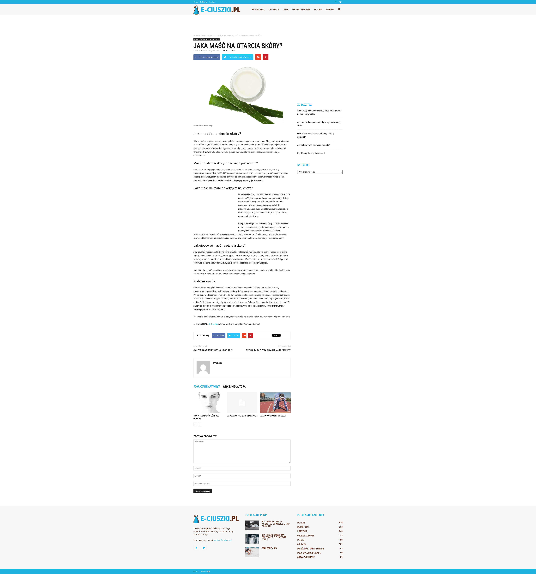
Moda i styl (258, 9)
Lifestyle (273, 9)
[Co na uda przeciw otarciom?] (242, 402)
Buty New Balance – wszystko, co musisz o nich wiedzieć (276, 523)
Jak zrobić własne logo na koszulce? (213, 350)
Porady (330, 9)
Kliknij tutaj (214, 324)
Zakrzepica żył (269, 548)
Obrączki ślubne (305, 557)
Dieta (286, 9)
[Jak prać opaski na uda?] (275, 402)
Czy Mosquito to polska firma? (311, 153)
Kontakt (212, 2)
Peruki (300, 540)
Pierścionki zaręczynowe (310, 548)
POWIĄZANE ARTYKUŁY (206, 386)
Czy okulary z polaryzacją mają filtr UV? (268, 350)
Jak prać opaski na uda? (273, 415)
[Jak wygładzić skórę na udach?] (208, 402)
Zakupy (318, 9)
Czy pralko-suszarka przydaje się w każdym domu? (274, 537)
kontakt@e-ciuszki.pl (223, 540)
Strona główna (199, 35)
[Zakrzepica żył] (252, 552)
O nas (195, 2)
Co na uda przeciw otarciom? (242, 415)
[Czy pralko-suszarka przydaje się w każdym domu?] (252, 539)
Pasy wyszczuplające (309, 553)
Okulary (301, 544)
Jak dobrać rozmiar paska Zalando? (313, 145)
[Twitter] (340, 2)
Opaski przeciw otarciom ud (210, 39)
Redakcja (202, 51)
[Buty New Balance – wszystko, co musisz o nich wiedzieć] (252, 525)
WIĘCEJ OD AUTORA (234, 386)
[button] (339, 9)
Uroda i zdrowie (301, 9)
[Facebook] (336, 2)
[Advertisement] (268, 24)
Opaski (196, 39)
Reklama (203, 2)
